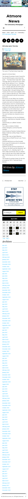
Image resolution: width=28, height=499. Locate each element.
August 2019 (5, 412)
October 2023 (5, 295)
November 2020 (6, 377)
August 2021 (5, 356)
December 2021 (6, 346)
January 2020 (5, 400)
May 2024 (4, 278)
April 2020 (5, 393)
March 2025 (5, 255)
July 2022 (4, 330)
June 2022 (4, 332)
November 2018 (6, 433)
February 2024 (6, 285)
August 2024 (5, 271)
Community (21, 32)
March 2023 (5, 311)
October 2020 (5, 379)
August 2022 (5, 328)
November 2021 (6, 349)
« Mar (3, 238)
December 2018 (6, 431)
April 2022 (5, 337)
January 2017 (5, 485)
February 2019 (6, 426)
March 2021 (5, 367)
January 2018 (5, 457)
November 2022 (6, 320)
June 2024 (4, 276)
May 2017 (4, 476)
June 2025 (4, 247)
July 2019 (4, 415)
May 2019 (4, 419)
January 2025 (5, 259)
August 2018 (5, 440)
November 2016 (6, 490)
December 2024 (6, 262)
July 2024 (4, 273)
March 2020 (5, 396)
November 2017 (6, 462)
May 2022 (4, 335)
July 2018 (4, 443)
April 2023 (5, 309)
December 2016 (6, 488)
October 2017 (5, 464)
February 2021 (6, 370)
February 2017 (6, 483)
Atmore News (7, 49)
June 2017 (4, 473)
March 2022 (5, 339)
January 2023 (5, 316)
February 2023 (6, 313)
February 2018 (6, 455)
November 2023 (6, 292)
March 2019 (5, 424)
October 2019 (5, 407)
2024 (8, 32)
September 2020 (6, 382)
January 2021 (5, 372)
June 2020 (4, 389)
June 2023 (4, 304)
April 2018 (5, 450)
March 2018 (5, 452)
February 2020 (6, 398)
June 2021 (4, 360)
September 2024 (6, 269)
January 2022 (5, 344)
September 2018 (6, 438)
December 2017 (6, 459)
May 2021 (4, 363)
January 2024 (5, 287)
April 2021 (5, 365)
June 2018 (4, 445)
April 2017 (5, 478)
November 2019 (6, 405)
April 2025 (5, 252)
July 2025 (4, 245)
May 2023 (4, 306)
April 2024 (5, 280)
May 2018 (4, 447)
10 (10, 228)
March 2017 (5, 480)
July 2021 (4, 358)
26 (17, 233)
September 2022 (6, 325)
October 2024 (5, 266)
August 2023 (5, 299)
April (12, 32)
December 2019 (6, 403)
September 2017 (6, 466)
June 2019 (4, 417)
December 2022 (6, 318)
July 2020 (4, 386)
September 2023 (6, 297)
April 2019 (5, 422)
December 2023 (6, 290)
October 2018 (5, 436)
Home (3, 32)
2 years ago (8, 50)
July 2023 (4, 302)
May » (7, 238)
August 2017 (5, 469)
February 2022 (6, 342)
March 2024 (5, 283)
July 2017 (4, 471)
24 (15, 32)
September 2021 (6, 353)
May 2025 (4, 250)
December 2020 (6, 375)
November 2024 (6, 264)
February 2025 (6, 257)
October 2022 (5, 323)
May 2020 (4, 391)
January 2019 (5, 429)
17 (10, 230)
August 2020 (5, 384)
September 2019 (6, 410)
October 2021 (5, 351)
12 (17, 228)
